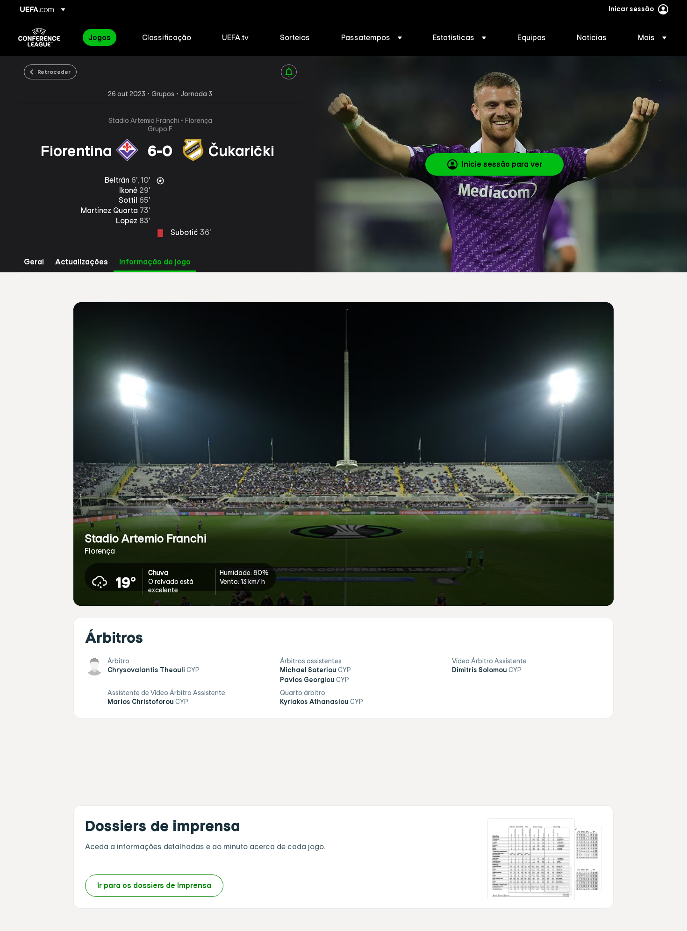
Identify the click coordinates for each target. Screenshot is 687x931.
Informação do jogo (155, 262)
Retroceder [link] (54, 71)
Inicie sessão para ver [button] (502, 164)
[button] (371, 37)
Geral (34, 262)
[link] (99, 37)
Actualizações (81, 262)
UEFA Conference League (39, 37)
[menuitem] (103, 37)
